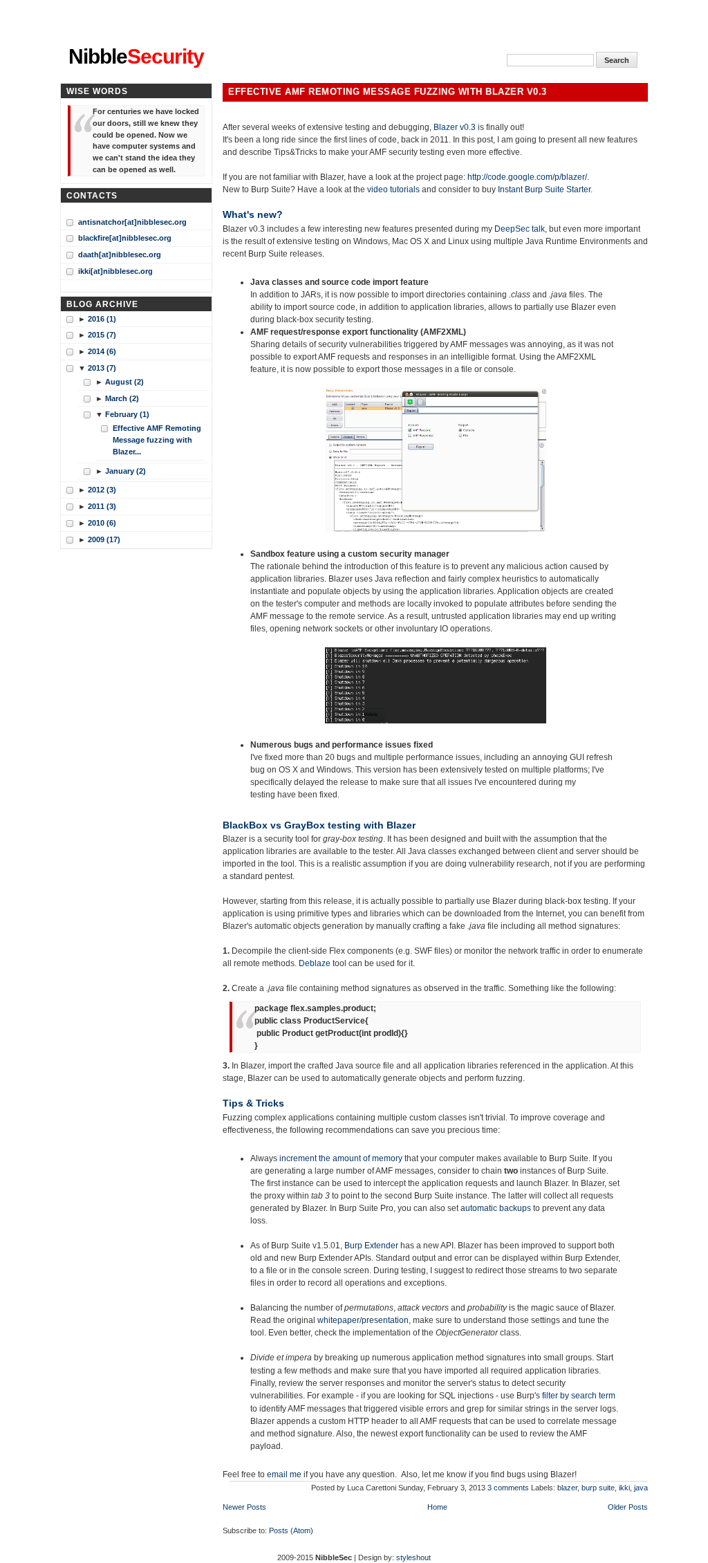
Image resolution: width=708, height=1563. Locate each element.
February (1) (127, 414)
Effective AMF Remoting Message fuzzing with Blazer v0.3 (387, 92)
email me (284, 1474)
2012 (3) (102, 489)
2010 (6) (102, 523)
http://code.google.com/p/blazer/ (527, 177)
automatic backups (495, 1208)
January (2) (125, 471)
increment (298, 1158)
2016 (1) (102, 319)
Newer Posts (244, 1507)
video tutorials (393, 189)
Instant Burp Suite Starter (544, 189)
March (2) (122, 398)
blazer (567, 1487)
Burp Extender (371, 1245)
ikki (624, 1487)
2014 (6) (102, 351)
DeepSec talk (519, 229)
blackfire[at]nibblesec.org (124, 238)
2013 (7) (102, 368)
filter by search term (578, 1395)
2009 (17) (104, 539)
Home (437, 1507)
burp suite (598, 1487)
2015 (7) (102, 335)
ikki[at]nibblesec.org (115, 271)
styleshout (413, 1557)
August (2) (124, 382)
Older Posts (628, 1507)
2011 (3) (102, 506)
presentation (385, 1320)
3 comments (508, 1487)
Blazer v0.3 (455, 127)
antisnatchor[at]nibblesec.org (132, 222)
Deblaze (314, 963)
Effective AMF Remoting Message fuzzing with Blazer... (157, 440)
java (641, 1487)
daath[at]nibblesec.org (119, 254)
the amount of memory (360, 1158)
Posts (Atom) (291, 1530)
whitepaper (338, 1320)
